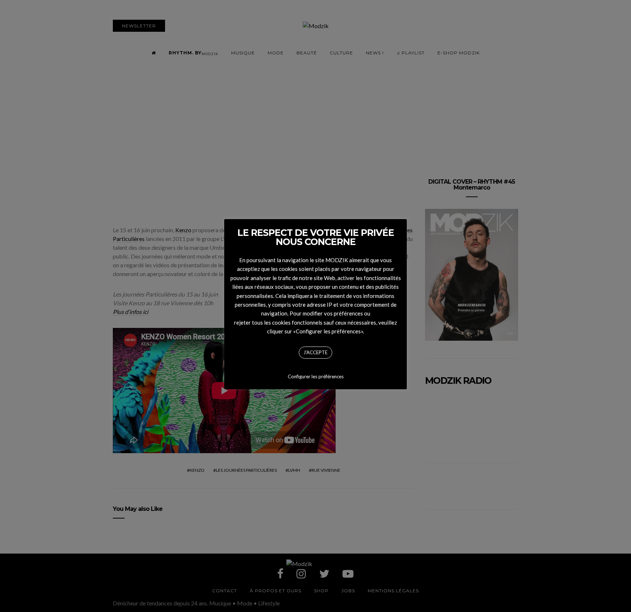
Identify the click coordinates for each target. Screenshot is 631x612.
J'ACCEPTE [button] (315, 352)
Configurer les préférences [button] (316, 376)
